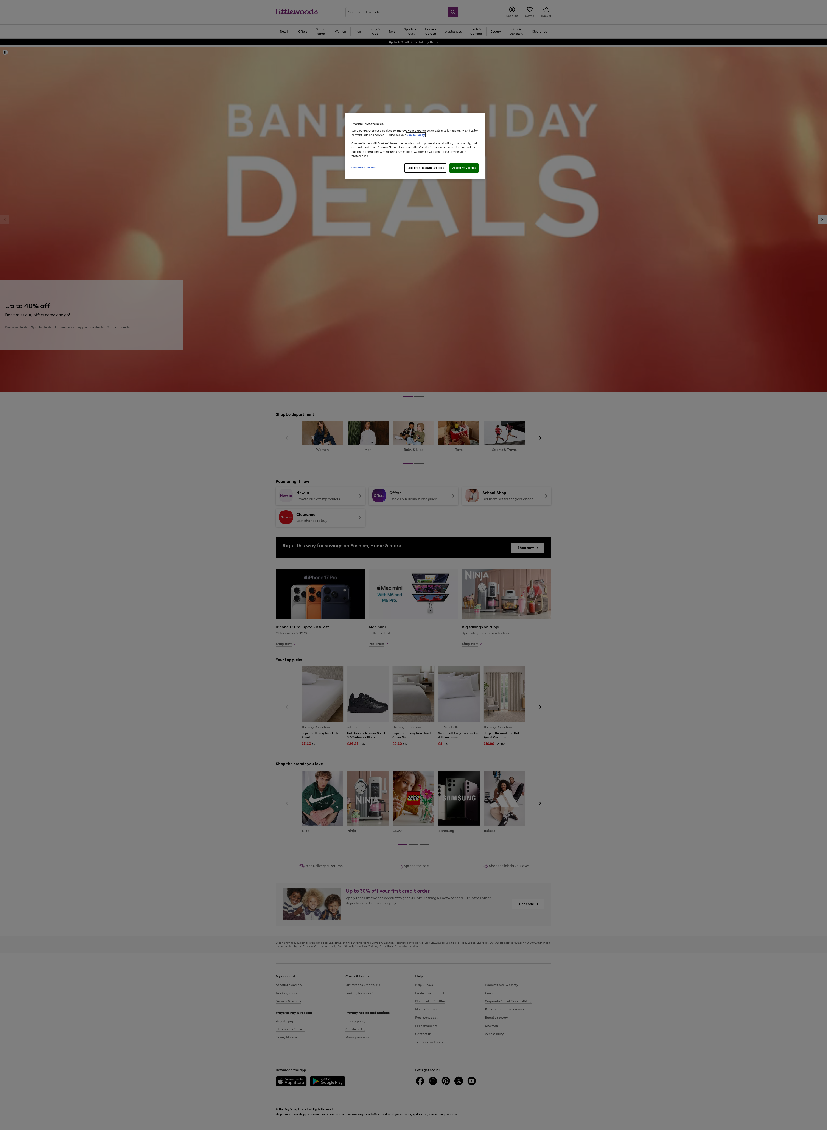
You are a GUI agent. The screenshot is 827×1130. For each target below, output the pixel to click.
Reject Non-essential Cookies (425, 168)
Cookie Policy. (415, 135)
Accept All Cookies (464, 168)
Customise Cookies (363, 167)
